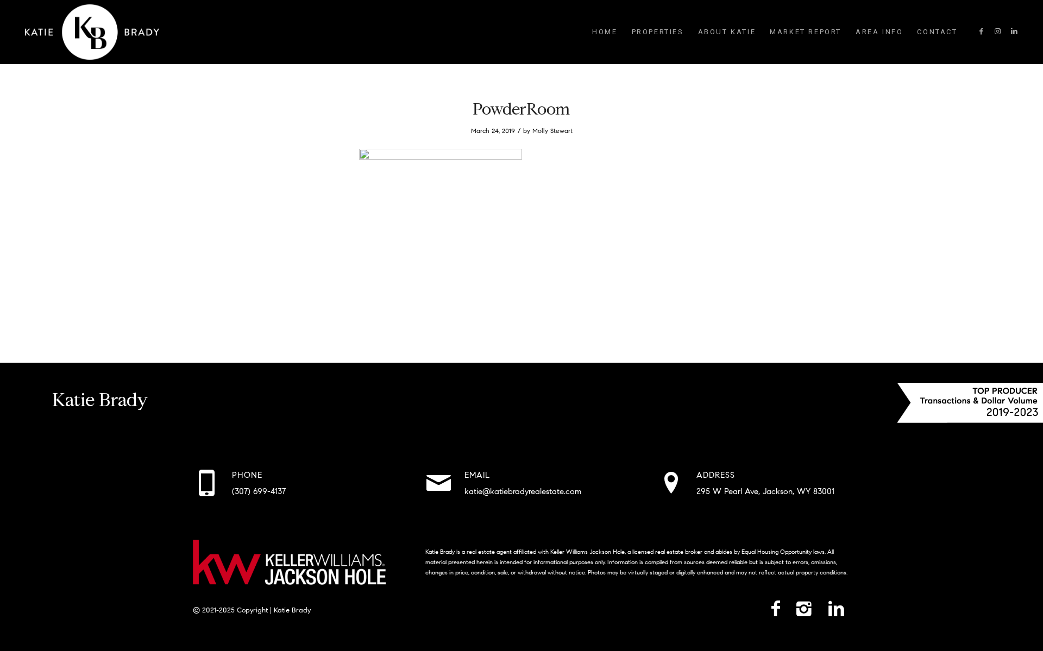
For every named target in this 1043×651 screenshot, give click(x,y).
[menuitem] (604, 32)
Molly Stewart (552, 131)
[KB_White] (92, 32)
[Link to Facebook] (981, 31)
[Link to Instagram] (998, 31)
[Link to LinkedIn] (1014, 31)
